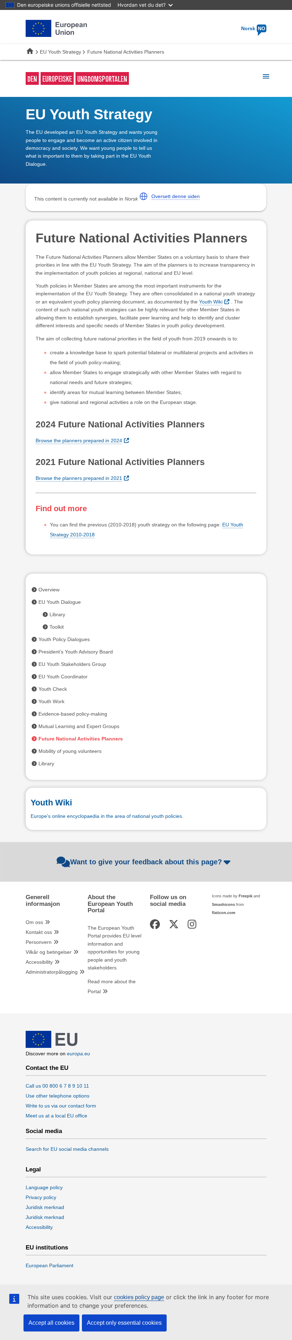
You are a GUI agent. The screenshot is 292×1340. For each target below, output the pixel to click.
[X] (175, 924)
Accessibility (39, 962)
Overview (48, 589)
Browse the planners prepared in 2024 (79, 440)
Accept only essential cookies (124, 1323)
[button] (143, 196)
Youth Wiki (211, 302)
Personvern (39, 942)
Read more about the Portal (112, 986)
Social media (44, 1131)
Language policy (44, 1187)
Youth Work (51, 701)
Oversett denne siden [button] (175, 196)
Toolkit (56, 627)
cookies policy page (139, 1297)
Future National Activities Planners (80, 739)
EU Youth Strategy (60, 52)
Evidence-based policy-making (72, 714)
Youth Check (52, 689)
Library (57, 614)
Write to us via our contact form (61, 1106)
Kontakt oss (39, 932)
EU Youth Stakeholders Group (72, 664)
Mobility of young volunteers (69, 751)
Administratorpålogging (52, 972)
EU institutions (47, 1248)
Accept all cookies (51, 1323)
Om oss (34, 922)
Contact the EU (47, 1068)
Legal (33, 1169)
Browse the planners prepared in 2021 (79, 478)
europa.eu (78, 1053)
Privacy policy (41, 1197)
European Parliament (49, 1265)
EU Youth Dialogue (59, 602)
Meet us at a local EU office (56, 1116)
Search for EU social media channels (67, 1149)
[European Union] (52, 1046)
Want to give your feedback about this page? (146, 862)
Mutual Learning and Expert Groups (78, 726)
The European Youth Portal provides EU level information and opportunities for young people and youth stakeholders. (114, 947)
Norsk (253, 28)
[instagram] (193, 924)
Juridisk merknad (45, 1207)
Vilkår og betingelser (49, 952)
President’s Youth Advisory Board (75, 652)
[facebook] (156, 924)
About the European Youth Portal (110, 904)
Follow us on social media (168, 900)
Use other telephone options (57, 1096)
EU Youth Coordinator (63, 676)
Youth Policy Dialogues (64, 639)
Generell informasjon (43, 900)
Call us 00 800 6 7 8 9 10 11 (57, 1086)
